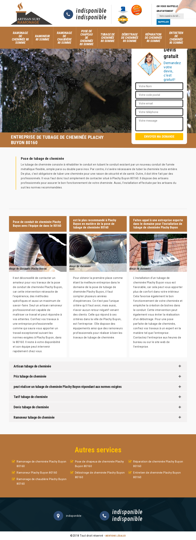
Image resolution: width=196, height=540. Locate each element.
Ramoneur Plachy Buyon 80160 (37, 472)
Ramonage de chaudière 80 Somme (64, 37)
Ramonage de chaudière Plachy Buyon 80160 (41, 481)
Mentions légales (115, 535)
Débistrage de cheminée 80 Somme (129, 37)
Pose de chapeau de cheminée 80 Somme (86, 37)
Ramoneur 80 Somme (42, 37)
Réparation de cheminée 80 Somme (153, 37)
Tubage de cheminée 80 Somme (107, 37)
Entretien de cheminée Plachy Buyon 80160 (157, 475)
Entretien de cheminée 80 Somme (176, 37)
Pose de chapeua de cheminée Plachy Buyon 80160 (99, 464)
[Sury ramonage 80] (31, 13)
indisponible (91, 11)
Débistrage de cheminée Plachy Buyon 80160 (100, 475)
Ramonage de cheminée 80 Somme (20, 37)
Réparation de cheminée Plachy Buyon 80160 (158, 464)
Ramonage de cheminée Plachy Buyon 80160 (41, 464)
